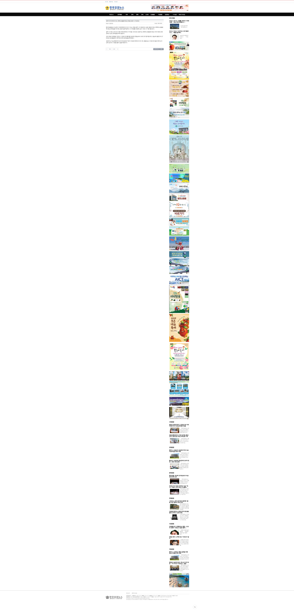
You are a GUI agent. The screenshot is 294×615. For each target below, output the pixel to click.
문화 (137, 14)
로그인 (106, 1)
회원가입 (111, 1)
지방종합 (160, 14)
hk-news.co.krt (139, 598)
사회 (126, 14)
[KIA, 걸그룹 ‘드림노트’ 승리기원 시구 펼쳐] (109, 49)
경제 (132, 14)
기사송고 (116, 1)
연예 (142, 14)
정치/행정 (120, 14)
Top (195, 607)
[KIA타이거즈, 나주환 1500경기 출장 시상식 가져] (115, 49)
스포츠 (147, 14)
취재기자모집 (182, 14)
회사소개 (128, 593)
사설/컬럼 (152, 14)
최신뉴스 (111, 14)
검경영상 (167, 14)
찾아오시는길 (134, 593)
